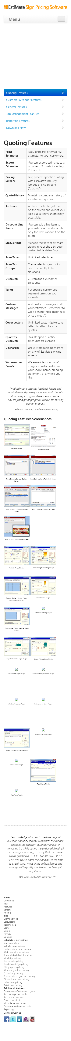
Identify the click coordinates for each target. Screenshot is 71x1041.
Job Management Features (22, 114)
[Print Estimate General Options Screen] (17, 465)
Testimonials (10, 924)
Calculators (9, 921)
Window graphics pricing (16, 969)
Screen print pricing (13, 960)
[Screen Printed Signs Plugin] (43, 647)
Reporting (9, 1009)
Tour (6, 903)
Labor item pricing (13, 982)
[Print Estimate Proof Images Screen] (17, 526)
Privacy (7, 933)
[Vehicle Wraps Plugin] (17, 555)
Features (8, 906)
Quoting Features (17, 93)
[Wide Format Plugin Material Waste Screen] (17, 616)
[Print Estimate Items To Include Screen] (43, 465)
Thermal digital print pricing (18, 954)
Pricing (7, 912)
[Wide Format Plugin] (43, 585)
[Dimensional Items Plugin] (43, 730)
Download (9, 900)
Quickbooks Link (12, 1000)
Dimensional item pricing (16, 979)
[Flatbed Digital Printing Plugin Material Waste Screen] (17, 586)
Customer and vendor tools (17, 1006)
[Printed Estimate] (43, 437)
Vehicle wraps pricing (14, 945)
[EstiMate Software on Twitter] (13, 1019)
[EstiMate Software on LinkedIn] (19, 1019)
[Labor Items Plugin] (16, 760)
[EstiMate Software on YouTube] (32, 1019)
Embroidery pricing (13, 973)
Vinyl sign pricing (12, 957)
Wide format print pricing (16, 951)
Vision (7, 930)
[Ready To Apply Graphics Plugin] (43, 669)
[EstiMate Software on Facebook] (6, 1019)
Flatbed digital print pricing (17, 948)
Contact (8, 936)
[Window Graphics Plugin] (16, 699)
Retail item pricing (13, 985)
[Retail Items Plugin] (43, 770)
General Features (16, 107)
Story (6, 927)
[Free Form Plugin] (16, 790)
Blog (6, 915)
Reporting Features (18, 121)
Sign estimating (11, 942)
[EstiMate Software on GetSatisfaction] (26, 1019)
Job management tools (15, 994)
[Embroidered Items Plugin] (43, 699)
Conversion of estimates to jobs (19, 991)
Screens (7, 909)
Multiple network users (15, 1003)
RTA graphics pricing (14, 966)
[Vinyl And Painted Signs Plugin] (17, 646)
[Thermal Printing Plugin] (43, 608)
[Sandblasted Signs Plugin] (16, 669)
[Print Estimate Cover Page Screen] (43, 496)
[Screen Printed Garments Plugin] (17, 738)
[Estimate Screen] (17, 435)
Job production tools (14, 997)
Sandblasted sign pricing (16, 963)
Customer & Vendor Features (23, 100)
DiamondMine (11, 918)
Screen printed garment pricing (19, 976)
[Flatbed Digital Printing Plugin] (43, 555)
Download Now (16, 128)
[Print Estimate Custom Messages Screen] (17, 496)
